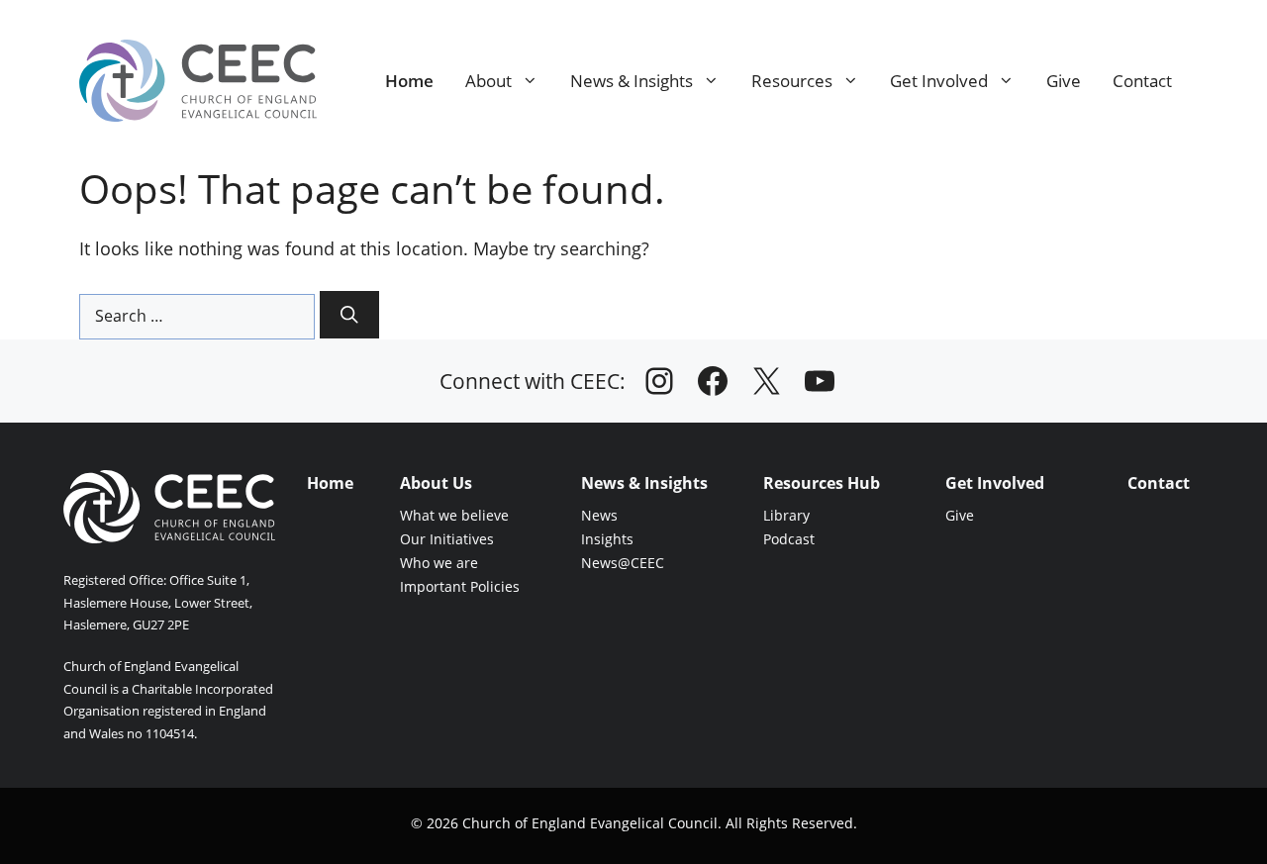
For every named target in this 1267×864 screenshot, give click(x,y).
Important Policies (460, 586)
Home (409, 80)
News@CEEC (622, 562)
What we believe (454, 515)
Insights (607, 538)
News (599, 515)
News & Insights (631, 80)
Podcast (789, 538)
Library (786, 515)
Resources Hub (821, 483)
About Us (436, 483)
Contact (1142, 80)
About (488, 80)
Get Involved (939, 80)
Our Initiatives (447, 538)
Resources (791, 80)
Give (1063, 80)
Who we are (439, 562)
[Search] (349, 314)
